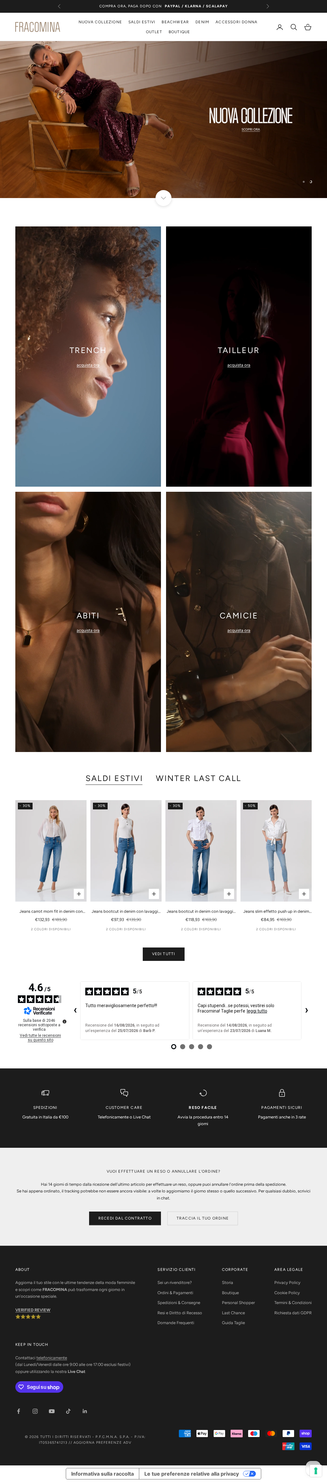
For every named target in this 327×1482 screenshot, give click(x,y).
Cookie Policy (287, 1292)
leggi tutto (257, 1011)
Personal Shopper (238, 1302)
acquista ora (88, 365)
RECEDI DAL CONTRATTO (125, 1218)
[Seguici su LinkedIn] (85, 1411)
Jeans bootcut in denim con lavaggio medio (126, 912)
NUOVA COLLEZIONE (100, 22)
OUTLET (154, 32)
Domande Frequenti (175, 1322)
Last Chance (233, 1312)
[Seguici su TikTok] (68, 1411)
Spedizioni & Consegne (178, 1302)
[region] (163, 119)
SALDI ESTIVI (141, 22)
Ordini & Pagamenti (175, 1292)
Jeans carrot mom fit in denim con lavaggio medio (51, 912)
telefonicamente (51, 1357)
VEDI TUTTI (163, 954)
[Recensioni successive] (306, 1010)
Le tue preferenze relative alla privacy (191, 1474)
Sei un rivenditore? (174, 1282)
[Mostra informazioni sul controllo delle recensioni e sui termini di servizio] (64, 1021)
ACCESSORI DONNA (236, 22)
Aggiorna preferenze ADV (102, 1443)
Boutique (230, 1292)
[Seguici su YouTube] (52, 1411)
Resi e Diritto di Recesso (179, 1312)
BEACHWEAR (175, 22)
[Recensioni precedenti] (75, 1010)
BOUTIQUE (179, 32)
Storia (227, 1282)
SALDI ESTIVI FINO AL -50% (163, 6)
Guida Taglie (233, 1322)
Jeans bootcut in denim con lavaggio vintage (201, 912)
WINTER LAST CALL (198, 778)
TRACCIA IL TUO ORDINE (203, 1218)
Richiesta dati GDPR (293, 1312)
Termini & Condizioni (293, 1302)
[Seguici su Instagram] (35, 1411)
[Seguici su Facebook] (18, 1411)
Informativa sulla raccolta (102, 1474)
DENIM (202, 22)
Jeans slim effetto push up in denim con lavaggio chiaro (276, 912)
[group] (163, 119)
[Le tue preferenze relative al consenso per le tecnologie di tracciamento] (316, 1471)
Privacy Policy (287, 1282)
